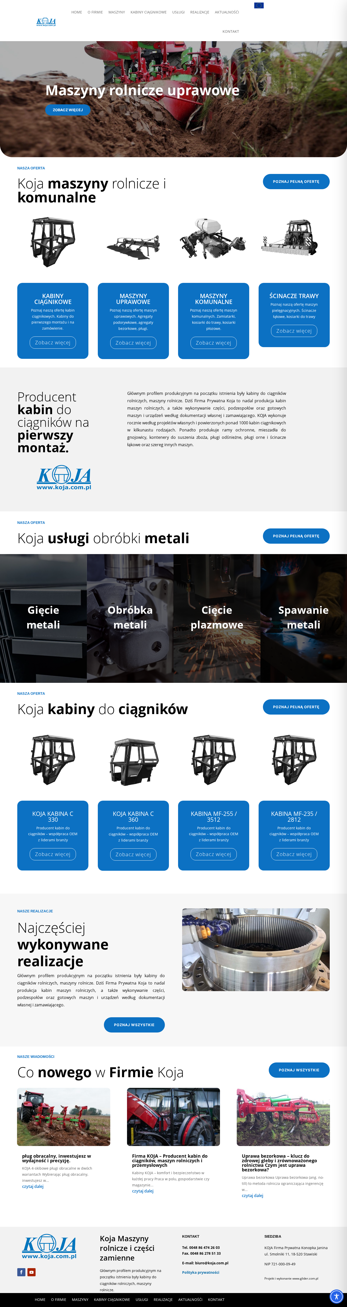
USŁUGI (178, 12)
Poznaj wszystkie (134, 1025)
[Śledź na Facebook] (21, 1272)
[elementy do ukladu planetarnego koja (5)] (256, 989)
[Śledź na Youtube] (31, 1272)
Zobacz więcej (68, 110)
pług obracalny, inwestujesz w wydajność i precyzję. (56, 1158)
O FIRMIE (95, 12)
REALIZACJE (199, 12)
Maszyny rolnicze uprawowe (142, 89)
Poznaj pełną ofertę (296, 181)
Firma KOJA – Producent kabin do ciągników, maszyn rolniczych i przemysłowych (170, 1160)
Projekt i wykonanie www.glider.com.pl (291, 1278)
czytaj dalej (32, 1186)
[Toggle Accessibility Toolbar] (336, 1296)
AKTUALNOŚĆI (227, 12)
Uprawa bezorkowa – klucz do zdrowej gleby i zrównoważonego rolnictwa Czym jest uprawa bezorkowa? (279, 1163)
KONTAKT (231, 31)
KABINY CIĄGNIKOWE (149, 12)
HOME (76, 12)
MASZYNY (116, 12)
